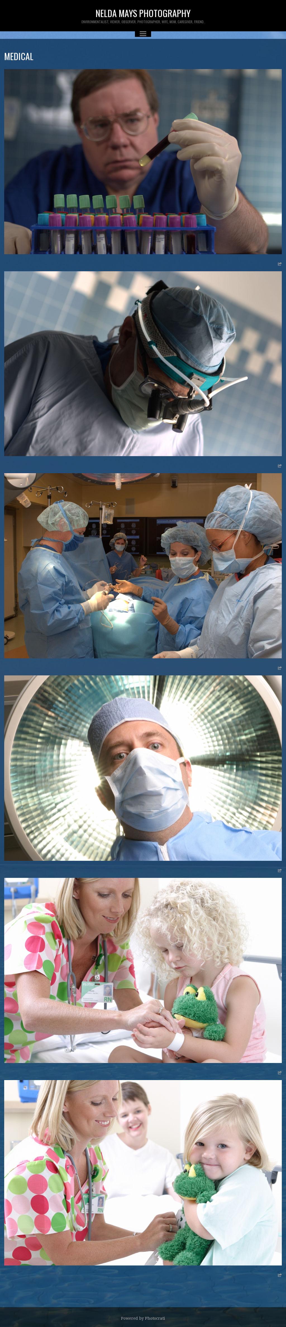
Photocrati (155, 1318)
